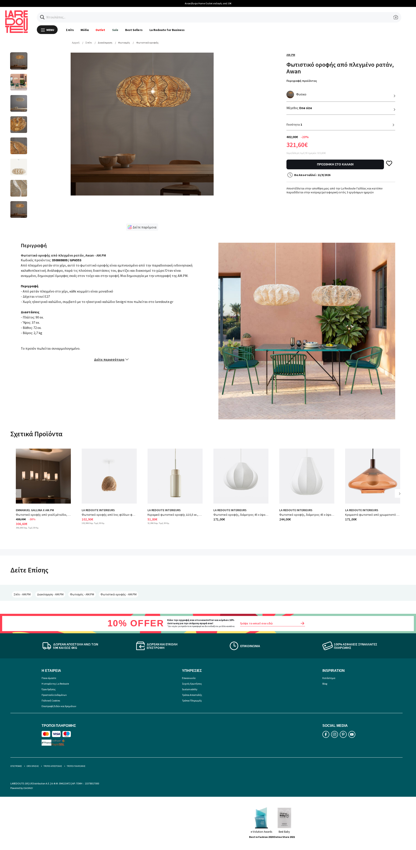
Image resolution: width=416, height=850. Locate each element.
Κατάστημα (328, 678)
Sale (115, 30)
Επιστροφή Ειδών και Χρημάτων (59, 706)
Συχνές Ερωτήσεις (192, 683)
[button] (42, 17)
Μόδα (85, 30)
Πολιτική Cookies (51, 700)
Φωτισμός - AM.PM (82, 594)
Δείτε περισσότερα (109, 359)
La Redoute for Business (167, 30)
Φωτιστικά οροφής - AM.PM (118, 594)
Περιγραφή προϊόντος (301, 81)
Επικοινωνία (188, 678)
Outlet (100, 30)
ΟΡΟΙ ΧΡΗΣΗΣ (33, 766)
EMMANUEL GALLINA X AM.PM (35, 510)
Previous (19, 497)
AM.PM (290, 55)
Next (401, 497)
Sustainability (189, 689)
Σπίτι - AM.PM (22, 594)
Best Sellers (134, 30)
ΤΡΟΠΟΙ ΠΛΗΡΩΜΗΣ (76, 766)
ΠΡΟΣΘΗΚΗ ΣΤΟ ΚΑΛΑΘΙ (335, 164)
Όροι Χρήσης (49, 689)
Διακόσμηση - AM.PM (50, 594)
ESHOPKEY (28, 788)
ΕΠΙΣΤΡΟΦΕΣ (16, 766)
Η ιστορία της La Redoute (55, 683)
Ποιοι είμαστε (49, 678)
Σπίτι (69, 30)
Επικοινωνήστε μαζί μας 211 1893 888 (239, 3)
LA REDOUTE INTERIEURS (98, 510)
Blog (324, 683)
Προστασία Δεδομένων (54, 694)
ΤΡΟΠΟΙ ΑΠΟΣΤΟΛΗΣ (53, 766)
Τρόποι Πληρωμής (192, 700)
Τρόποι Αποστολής (192, 694)
